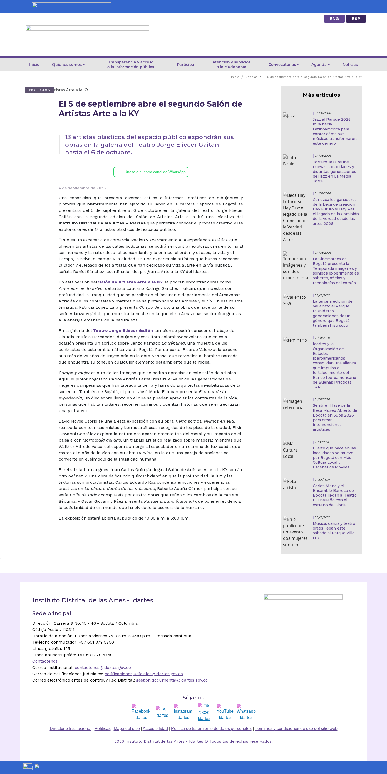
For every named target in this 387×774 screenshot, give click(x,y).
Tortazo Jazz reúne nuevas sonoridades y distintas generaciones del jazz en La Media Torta (334, 172)
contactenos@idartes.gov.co (103, 667)
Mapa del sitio (127, 728)
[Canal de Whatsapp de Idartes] (246, 712)
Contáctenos (45, 661)
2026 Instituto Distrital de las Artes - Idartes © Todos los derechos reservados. (193, 741)
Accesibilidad (155, 728)
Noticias (350, 64)
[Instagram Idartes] (183, 712)
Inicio (34, 64)
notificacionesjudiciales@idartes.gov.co (144, 673)
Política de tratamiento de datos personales (211, 728)
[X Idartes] (162, 712)
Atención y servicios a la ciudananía (231, 64)
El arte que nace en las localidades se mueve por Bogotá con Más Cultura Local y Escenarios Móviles (334, 458)
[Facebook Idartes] (141, 712)
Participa (185, 64)
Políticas (103, 728)
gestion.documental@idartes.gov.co (172, 680)
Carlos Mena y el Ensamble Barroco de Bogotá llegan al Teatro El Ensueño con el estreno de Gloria (335, 495)
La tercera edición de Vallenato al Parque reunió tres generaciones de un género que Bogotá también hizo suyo (333, 313)
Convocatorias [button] (282, 64)
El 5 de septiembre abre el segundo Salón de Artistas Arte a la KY (313, 77)
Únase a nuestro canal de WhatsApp (155, 172)
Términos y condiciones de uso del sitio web (296, 728)
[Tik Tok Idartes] (204, 712)
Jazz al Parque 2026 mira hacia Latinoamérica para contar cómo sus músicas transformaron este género (335, 131)
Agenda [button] (319, 64)
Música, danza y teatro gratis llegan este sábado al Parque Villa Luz (334, 530)
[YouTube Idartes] (225, 712)
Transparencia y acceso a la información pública (130, 64)
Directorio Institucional (70, 728)
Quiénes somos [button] (67, 64)
